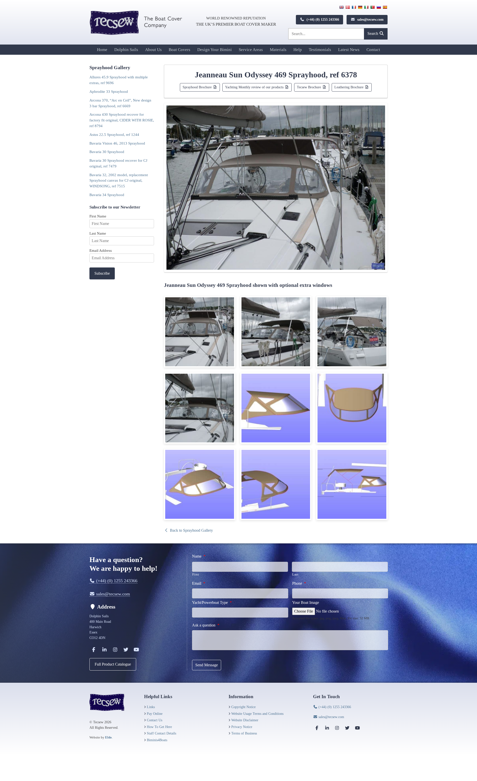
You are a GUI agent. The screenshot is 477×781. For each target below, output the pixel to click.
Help (297, 49)
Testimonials (320, 49)
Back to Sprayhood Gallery (191, 530)
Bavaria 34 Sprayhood (106, 195)
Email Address (100, 250)
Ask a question (205, 625)
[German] (360, 7)
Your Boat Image (305, 602)
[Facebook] (93, 649)
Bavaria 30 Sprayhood (106, 152)
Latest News (348, 49)
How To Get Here (159, 727)
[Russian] (378, 7)
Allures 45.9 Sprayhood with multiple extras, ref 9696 (118, 80)
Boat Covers (179, 49)
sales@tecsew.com (370, 19)
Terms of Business (244, 733)
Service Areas (251, 49)
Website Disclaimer (244, 720)
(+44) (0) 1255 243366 (322, 19)
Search (373, 33)
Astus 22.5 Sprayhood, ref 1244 (114, 134)
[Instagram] (115, 649)
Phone (299, 583)
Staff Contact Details (161, 733)
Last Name (97, 233)
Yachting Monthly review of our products (254, 87)
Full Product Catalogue (113, 664)
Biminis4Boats (157, 740)
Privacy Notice (241, 727)
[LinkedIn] (104, 649)
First (195, 574)
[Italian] (366, 7)
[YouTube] (136, 649)
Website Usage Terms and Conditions (257, 714)
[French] (354, 7)
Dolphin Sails (126, 49)
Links (151, 707)
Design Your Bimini (214, 49)
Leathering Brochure (349, 87)
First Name (97, 216)
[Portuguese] (372, 7)
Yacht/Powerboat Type (212, 602)
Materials (278, 49)
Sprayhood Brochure (198, 87)
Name (198, 556)
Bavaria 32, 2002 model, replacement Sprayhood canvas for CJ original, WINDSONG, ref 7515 (118, 180)
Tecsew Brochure (309, 87)
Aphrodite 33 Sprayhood (108, 91)
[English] (341, 7)
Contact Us (154, 720)
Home (102, 49)
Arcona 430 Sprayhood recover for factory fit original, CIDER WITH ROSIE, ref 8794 (121, 120)
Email (198, 583)
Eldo (108, 737)
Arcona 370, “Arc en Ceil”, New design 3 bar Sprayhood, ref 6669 (120, 103)
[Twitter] (125, 649)
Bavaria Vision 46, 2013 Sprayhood (117, 143)
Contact (373, 49)
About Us (153, 49)
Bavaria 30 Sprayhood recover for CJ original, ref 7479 (118, 163)
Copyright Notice (243, 707)
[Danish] (347, 7)
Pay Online (154, 714)
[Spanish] (385, 7)
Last (295, 574)
